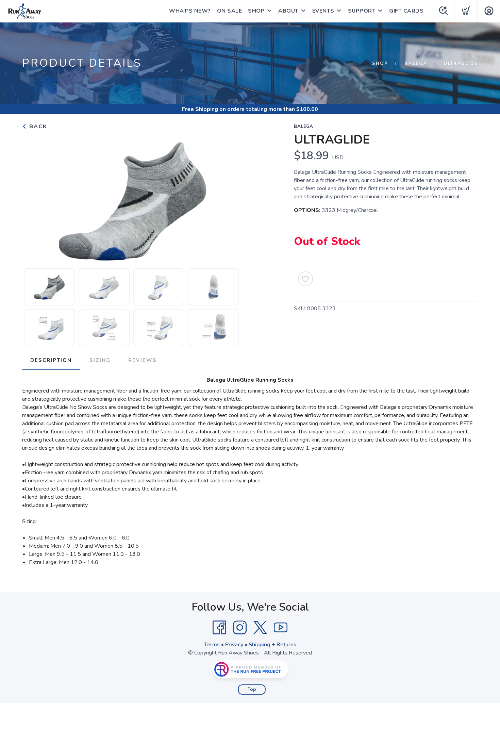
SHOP (256, 11)
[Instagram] (240, 627)
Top (252, 689)
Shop (380, 64)
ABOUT (288, 11)
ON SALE (229, 11)
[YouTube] (280, 627)
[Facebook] (219, 627)
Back (37, 126)
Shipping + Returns (272, 644)
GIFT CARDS (406, 11)
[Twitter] (260, 627)
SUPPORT (362, 11)
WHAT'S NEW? (190, 11)
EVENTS (323, 11)
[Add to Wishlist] (305, 278)
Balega (415, 64)
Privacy (234, 644)
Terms (212, 644)
